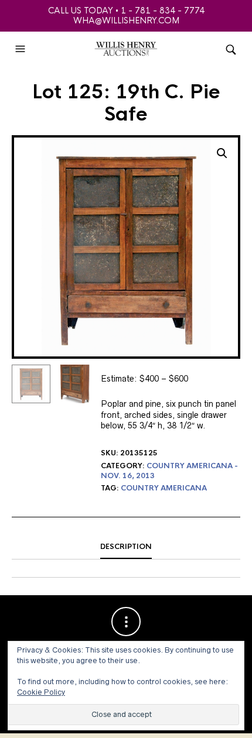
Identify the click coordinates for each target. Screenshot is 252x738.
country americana (164, 488)
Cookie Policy (41, 692)
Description (126, 546)
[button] (22, 49)
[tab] (126, 547)
